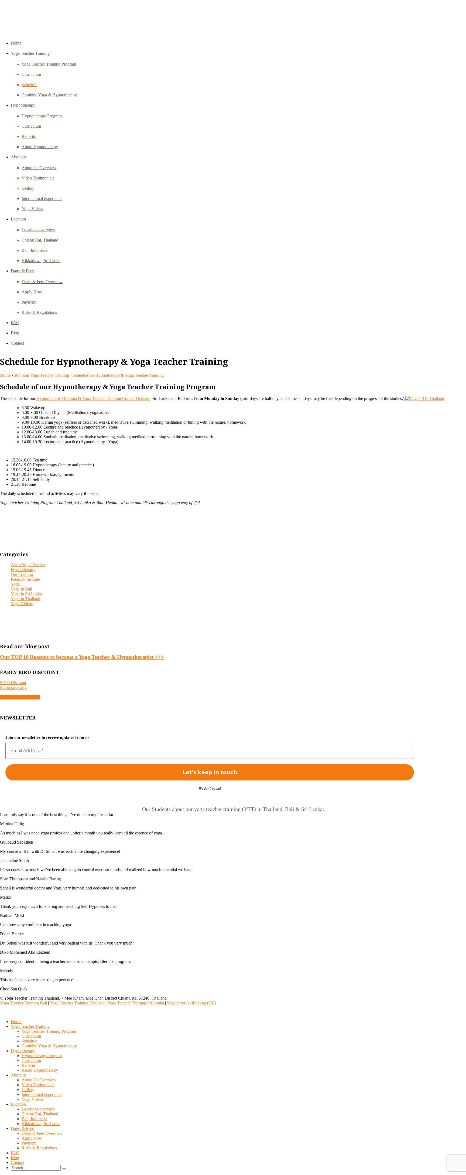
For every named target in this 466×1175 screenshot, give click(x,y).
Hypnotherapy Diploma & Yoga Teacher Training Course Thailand (93, 398)
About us (18, 157)
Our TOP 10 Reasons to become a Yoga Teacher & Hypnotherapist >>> (82, 657)
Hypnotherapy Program (42, 116)
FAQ (15, 322)
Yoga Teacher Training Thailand (77, 1003)
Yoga (15, 584)
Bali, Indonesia (34, 250)
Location (18, 219)
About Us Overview (39, 167)
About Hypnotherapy (40, 146)
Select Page (12, 1012)
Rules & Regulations (39, 312)
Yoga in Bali (21, 589)
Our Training (22, 574)
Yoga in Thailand (25, 598)
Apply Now (32, 292)
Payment (29, 302)
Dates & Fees (22, 271)
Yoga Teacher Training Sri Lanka (135, 1003)
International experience (42, 198)
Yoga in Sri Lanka (26, 594)
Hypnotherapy (23, 105)
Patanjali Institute (25, 579)
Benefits (29, 136)
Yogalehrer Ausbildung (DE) (191, 1003)
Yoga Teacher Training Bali (23, 1003)
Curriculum (31, 74)
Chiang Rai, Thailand (40, 240)
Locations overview (38, 229)
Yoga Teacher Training (30, 53)
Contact (17, 343)
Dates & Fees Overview (42, 281)
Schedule (29, 84)
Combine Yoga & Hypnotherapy (49, 95)
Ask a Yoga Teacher (28, 564)
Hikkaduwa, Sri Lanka (41, 260)
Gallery (28, 188)
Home (16, 43)
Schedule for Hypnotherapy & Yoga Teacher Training (118, 375)
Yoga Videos (32, 208)
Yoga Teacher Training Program (49, 64)
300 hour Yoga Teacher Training (41, 375)
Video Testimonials (38, 178)
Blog (15, 333)
